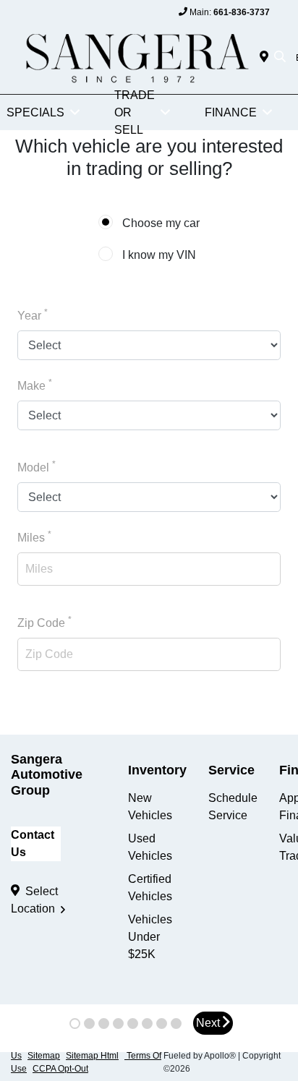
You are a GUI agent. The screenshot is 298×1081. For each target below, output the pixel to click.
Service (231, 770)
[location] (267, 58)
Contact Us (32, 843)
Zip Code (44, 622)
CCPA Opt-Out (60, 1069)
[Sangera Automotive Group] (135, 57)
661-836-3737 (241, 12)
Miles (34, 536)
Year (32, 314)
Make (34, 384)
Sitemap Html (92, 1056)
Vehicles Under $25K (150, 936)
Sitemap (43, 1056)
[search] (280, 58)
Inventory (157, 770)
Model (36, 466)
